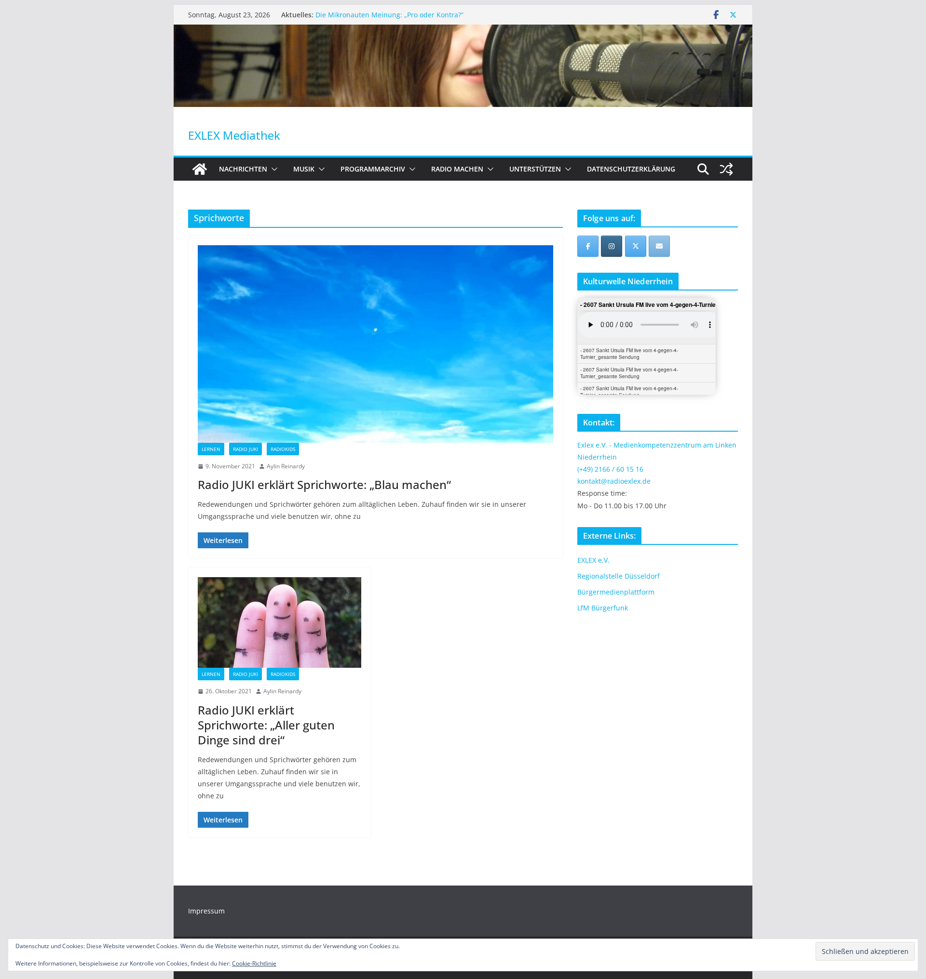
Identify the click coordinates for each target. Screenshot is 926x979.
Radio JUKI (245, 449)
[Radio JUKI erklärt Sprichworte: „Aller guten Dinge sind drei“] (279, 622)
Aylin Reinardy (286, 466)
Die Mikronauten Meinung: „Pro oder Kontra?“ (389, 14)
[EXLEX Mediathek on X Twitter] (635, 246)
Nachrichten (243, 168)
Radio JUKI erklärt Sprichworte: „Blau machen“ (324, 484)
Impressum (206, 910)
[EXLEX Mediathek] (463, 31)
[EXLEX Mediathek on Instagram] (611, 246)
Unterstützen (535, 168)
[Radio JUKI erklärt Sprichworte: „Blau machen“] (375, 344)
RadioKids (283, 449)
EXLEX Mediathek (234, 135)
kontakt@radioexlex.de (614, 481)
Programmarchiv (372, 168)
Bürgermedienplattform (615, 591)
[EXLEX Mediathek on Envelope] (659, 246)
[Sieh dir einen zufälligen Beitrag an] (726, 169)
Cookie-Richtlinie (254, 963)
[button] (272, 169)
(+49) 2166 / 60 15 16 (610, 469)
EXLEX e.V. (593, 560)
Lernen (211, 449)
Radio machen (457, 168)
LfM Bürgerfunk (602, 607)
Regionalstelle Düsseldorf (618, 576)
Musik (303, 168)
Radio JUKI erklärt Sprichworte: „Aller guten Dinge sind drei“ (266, 725)
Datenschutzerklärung (631, 168)
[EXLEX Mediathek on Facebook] (588, 246)
